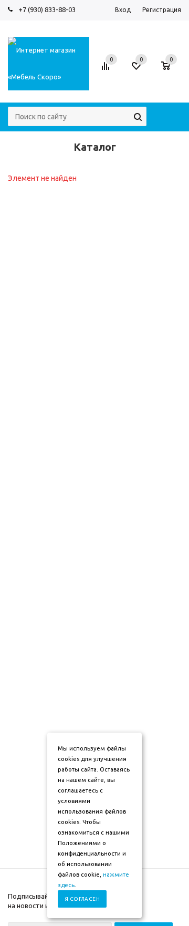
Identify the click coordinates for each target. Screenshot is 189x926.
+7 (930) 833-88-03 (47, 9)
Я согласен (82, 899)
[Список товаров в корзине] (171, 71)
